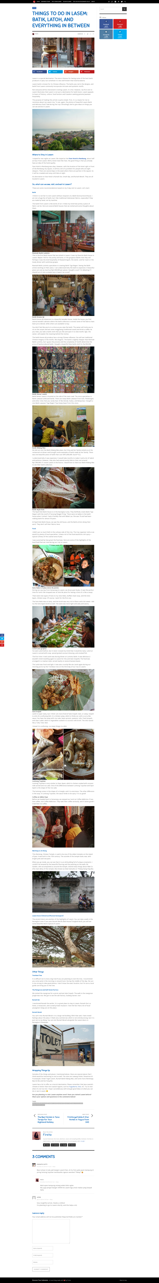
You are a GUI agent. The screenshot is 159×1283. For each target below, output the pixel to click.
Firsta (42, 1179)
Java (34, 8)
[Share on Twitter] (87, 34)
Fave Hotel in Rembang (77, 158)
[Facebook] (109, 1)
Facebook (55, 1145)
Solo (79, 1087)
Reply (54, 1166)
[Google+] (112, 1)
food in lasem (43, 1103)
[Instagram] (115, 1)
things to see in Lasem (39, 1105)
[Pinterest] (118, 1)
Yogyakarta (73, 1087)
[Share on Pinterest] (93, 34)
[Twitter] (121, 1)
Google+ (82, 1141)
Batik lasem (36, 1103)
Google (64, 1145)
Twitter (47, 1145)
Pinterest (72, 1145)
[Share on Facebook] (85, 34)
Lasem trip (67, 1103)
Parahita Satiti (42, 1164)
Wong (39, 1197)
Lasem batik (60, 1103)
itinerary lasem (52, 1103)
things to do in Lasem (77, 1103)
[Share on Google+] (90, 34)
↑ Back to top (123, 1280)
